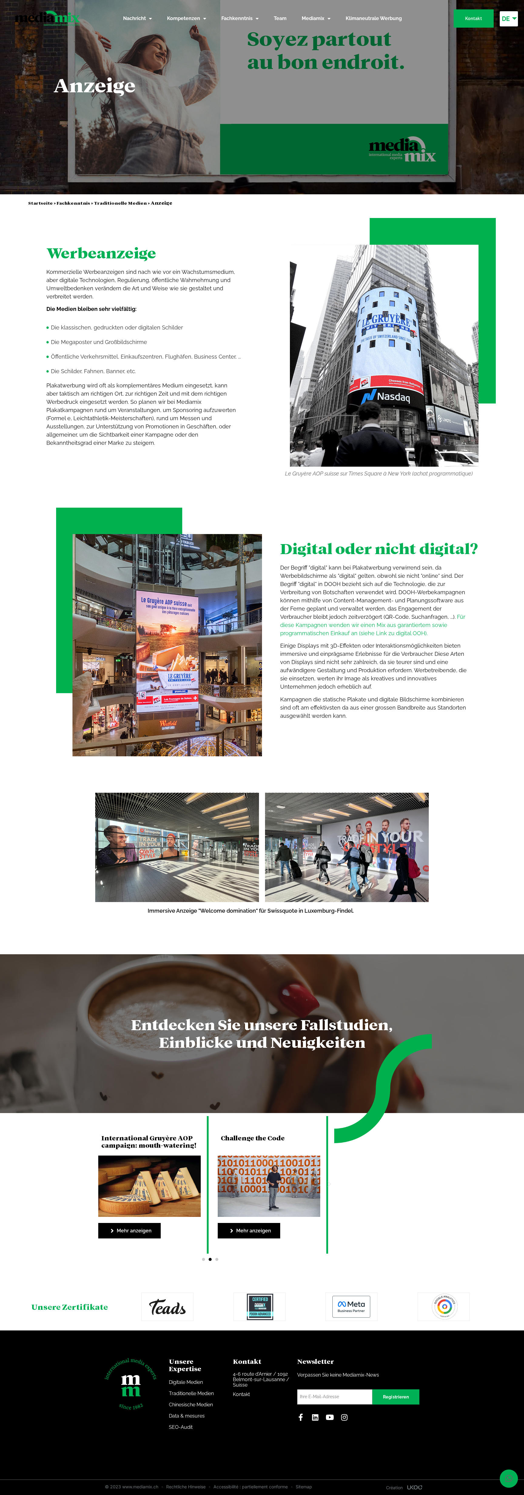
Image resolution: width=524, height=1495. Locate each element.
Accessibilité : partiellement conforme (250, 1486)
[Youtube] (330, 1417)
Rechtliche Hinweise (186, 1486)
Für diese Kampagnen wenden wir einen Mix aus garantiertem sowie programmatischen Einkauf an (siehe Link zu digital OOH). (372, 625)
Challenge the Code (133, 1138)
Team (280, 18)
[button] (327, 1184)
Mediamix (313, 18)
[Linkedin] (315, 1417)
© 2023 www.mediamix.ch (131, 1486)
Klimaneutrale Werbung (374, 18)
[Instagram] (344, 1417)
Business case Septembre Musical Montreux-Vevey (263, 1142)
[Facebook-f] (300, 1417)
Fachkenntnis (237, 18)
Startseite (40, 203)
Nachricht (134, 18)
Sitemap (304, 1486)
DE (506, 18)
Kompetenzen (183, 18)
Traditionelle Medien (120, 203)
